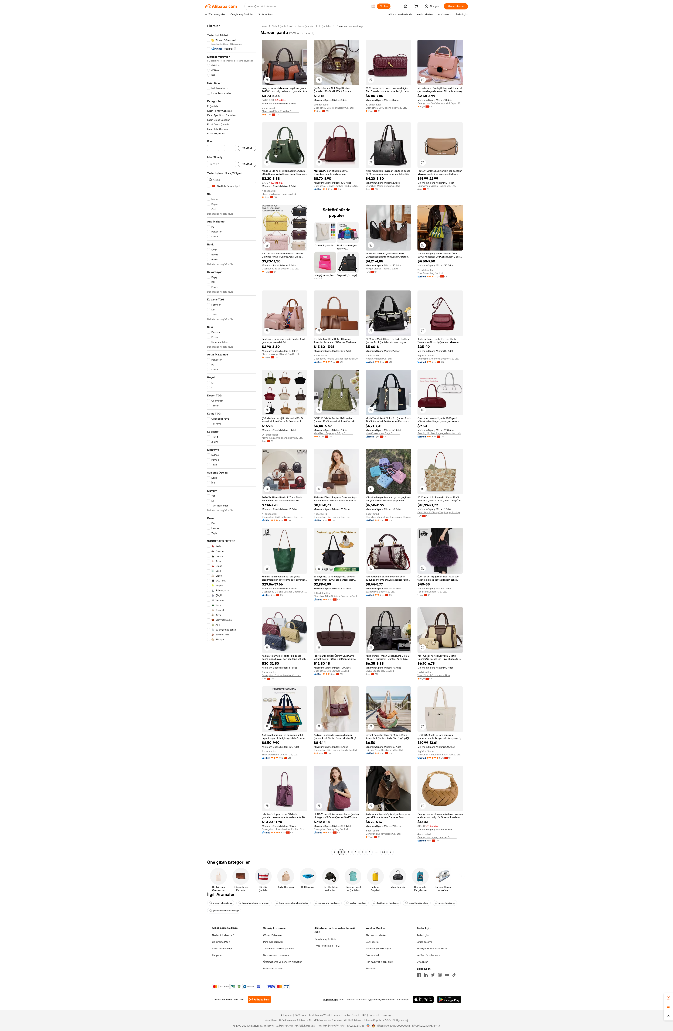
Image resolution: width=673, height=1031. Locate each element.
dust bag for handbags (387, 903)
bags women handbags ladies (293, 903)
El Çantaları (325, 26)
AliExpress (286, 1015)
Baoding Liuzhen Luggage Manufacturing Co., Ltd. (440, 433)
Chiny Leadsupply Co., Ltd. (380, 670)
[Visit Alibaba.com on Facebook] (419, 975)
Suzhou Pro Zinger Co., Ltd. (380, 591)
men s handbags (447, 903)
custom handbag (358, 903)
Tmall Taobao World (319, 1015)
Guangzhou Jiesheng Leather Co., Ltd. (438, 358)
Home (263, 26)
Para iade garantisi (273, 941)
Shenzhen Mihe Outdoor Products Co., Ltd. (336, 596)
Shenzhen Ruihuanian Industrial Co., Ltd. (439, 754)
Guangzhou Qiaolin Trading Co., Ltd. (436, 185)
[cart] (416, 6)
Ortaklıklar (422, 961)
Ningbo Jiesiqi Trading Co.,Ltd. (382, 268)
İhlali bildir (371, 968)
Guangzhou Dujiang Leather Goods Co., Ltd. (284, 591)
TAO (364, 1015)
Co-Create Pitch (221, 941)
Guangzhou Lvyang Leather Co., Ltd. (437, 837)
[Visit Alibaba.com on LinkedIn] (426, 975)
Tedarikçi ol (423, 935)
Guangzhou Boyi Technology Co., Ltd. (334, 107)
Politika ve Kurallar (273, 968)
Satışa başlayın (425, 941)
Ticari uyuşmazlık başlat (378, 948)
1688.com (300, 1015)
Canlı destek (372, 941)
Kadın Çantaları (306, 26)
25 (383, 852)
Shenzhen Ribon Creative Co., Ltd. (280, 111)
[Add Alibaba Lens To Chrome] (259, 999)
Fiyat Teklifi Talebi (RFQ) (327, 945)
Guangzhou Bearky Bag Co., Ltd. (331, 829)
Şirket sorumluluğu (222, 948)
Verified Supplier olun (428, 955)
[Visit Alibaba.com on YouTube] (447, 975)
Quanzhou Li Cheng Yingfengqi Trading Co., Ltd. (440, 512)
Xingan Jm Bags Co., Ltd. (379, 358)
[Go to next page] (390, 852)
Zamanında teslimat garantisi (278, 948)
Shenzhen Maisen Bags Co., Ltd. (279, 194)
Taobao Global (351, 1015)
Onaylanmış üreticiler (325, 939)
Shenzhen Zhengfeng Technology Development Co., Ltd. (388, 517)
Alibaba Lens (230, 999)
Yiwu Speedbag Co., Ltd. (430, 273)
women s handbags (222, 903)
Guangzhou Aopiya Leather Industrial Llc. (336, 358)
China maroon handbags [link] (350, 26)
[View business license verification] (368, 1025)
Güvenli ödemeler (273, 935)
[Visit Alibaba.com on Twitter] (433, 975)
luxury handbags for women (255, 903)
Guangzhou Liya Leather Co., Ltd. (331, 517)
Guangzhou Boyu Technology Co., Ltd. (386, 107)
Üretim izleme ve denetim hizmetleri (282, 961)
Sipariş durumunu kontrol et (432, 948)
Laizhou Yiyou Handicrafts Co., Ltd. (384, 750)
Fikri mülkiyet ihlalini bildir (379, 961)
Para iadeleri (372, 955)
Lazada (336, 1015)
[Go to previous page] (334, 852)
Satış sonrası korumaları (276, 955)
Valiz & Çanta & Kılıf (282, 26)
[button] (373, 6)
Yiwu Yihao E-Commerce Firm (433, 675)
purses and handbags (328, 903)
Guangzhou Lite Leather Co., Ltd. (331, 670)
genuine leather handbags (226, 910)
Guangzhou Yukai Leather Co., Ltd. (280, 268)
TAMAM (247, 147)
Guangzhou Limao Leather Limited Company (284, 829)
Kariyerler (217, 955)
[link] (668, 997)
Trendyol (374, 1015)
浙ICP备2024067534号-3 (426, 1025)
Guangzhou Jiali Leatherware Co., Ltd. (282, 517)
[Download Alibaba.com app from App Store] (423, 999)
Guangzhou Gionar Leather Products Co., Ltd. (336, 185)
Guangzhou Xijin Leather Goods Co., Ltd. (335, 750)
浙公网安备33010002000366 (393, 1025)
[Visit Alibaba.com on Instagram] (440, 975)
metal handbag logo (418, 903)
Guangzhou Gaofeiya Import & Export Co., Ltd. (440, 103)
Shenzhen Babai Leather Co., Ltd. (280, 754)
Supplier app (330, 999)
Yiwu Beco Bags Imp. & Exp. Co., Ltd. (333, 433)
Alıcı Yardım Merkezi (376, 935)
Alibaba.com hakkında (225, 927)
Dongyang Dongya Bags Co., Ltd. (383, 833)
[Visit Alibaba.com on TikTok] (454, 975)
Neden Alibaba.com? (223, 935)
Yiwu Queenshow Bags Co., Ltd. (383, 433)
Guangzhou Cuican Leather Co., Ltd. (281, 675)
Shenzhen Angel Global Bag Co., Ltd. (281, 354)
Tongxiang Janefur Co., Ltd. (432, 591)
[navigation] (231, 439)
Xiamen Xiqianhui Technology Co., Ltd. (282, 437)
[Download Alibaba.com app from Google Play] (449, 999)
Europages (387, 1015)
